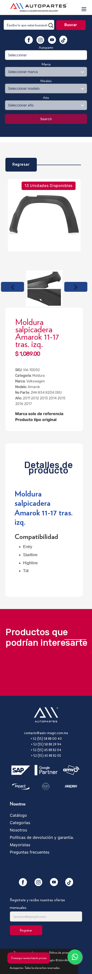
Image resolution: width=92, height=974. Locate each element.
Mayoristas (20, 844)
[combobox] (29, 25)
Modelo (46, 81)
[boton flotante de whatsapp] (74, 956)
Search (46, 119)
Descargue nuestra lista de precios (28, 958)
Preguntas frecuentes (29, 852)
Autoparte (46, 47)
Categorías (20, 822)
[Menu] (84, 7)
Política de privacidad (61, 952)
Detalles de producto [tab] (48, 466)
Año (46, 98)
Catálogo (18, 815)
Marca (46, 64)
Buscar (71, 25)
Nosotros (18, 830)
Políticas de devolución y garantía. (42, 837)
